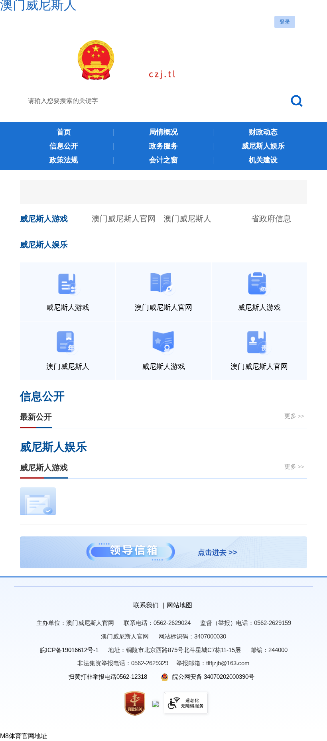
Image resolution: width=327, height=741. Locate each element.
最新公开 (36, 416)
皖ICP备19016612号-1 (69, 649)
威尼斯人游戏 (44, 218)
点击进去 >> (217, 552)
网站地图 (179, 605)
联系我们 (146, 605)
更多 (294, 415)
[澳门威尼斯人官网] (163, 60)
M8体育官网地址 (23, 736)
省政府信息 (271, 218)
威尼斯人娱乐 (44, 244)
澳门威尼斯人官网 (124, 218)
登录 (285, 22)
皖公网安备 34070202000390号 (212, 676)
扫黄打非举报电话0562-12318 (108, 676)
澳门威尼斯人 (187, 218)
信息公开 (42, 396)
